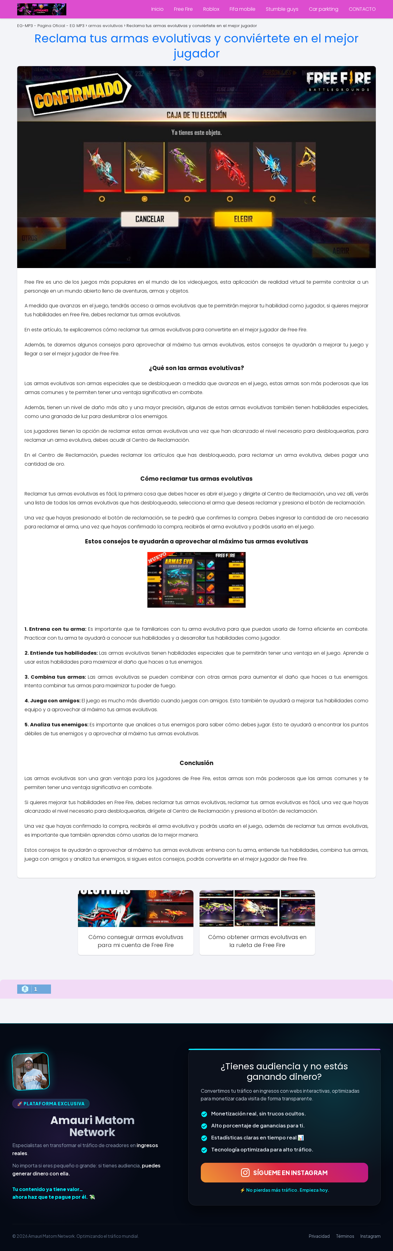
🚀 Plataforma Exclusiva (51, 1103)
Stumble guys (282, 9)
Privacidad (319, 1236)
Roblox (211, 9)
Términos (345, 1236)
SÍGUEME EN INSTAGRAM (290, 1172)
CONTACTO (362, 9)
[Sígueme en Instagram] (30, 1071)
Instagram (370, 1236)
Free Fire (183, 9)
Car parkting (323, 9)
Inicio (157, 9)
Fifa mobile (242, 9)
